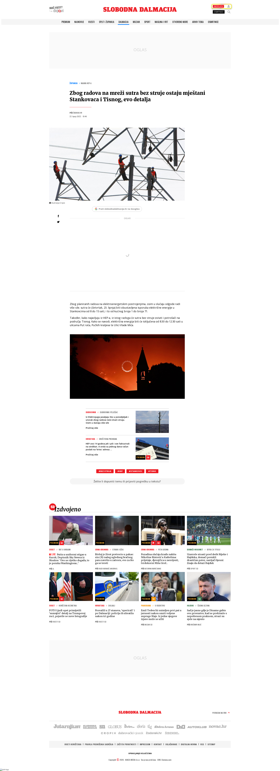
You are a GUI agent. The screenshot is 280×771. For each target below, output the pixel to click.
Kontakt (158, 744)
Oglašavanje (171, 744)
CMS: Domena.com (164, 759)
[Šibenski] (172, 733)
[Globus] (115, 726)
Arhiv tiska (198, 22)
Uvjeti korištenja (72, 744)
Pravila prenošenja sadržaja (99, 744)
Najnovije (79, 22)
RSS (202, 744)
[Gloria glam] (149, 726)
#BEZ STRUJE (105, 471)
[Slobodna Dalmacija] (140, 9)
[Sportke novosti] (102, 726)
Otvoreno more (180, 22)
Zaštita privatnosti (126, 744)
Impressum (145, 744)
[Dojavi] (56, 9)
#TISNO (152, 471)
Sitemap (211, 744)
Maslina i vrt (161, 22)
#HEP (120, 471)
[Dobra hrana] (164, 726)
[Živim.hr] (129, 726)
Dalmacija (123, 22)
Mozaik (136, 22)
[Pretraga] (229, 12)
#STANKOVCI (135, 471)
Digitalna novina (189, 744)
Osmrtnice (213, 22)
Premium (66, 22)
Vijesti (91, 22)
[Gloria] (140, 726)
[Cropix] (108, 733)
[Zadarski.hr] (154, 733)
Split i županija (106, 22)
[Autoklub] (197, 726)
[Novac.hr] (218, 726)
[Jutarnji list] (67, 726)
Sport (147, 22)
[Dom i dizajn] (181, 726)
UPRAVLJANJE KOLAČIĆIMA (140, 753)
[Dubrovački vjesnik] (131, 733)
